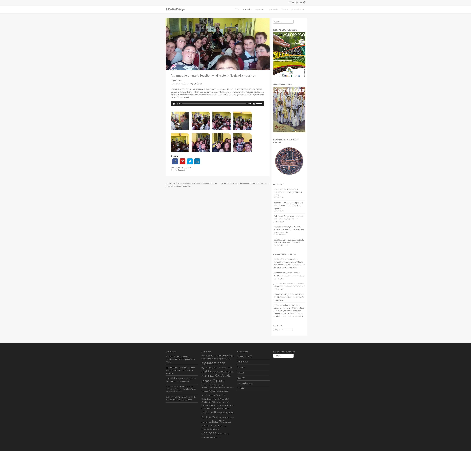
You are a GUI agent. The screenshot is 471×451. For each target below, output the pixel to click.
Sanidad (228, 422)
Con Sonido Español (246, 383)
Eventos (221, 395)
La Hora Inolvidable (245, 356)
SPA (218, 434)
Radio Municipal (224, 417)
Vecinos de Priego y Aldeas (211, 437)
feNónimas (215, 399)
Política (207, 412)
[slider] (259, 103)
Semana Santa (209, 425)
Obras (224, 399)
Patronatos (229, 405)
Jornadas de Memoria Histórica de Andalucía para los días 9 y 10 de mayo (289, 275)
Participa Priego (210, 402)
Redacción (199, 84)
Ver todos (241, 388)
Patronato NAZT (224, 402)
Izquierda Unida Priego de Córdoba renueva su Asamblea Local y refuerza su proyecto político (289, 229)
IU (221, 399)
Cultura (218, 380)
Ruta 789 (218, 421)
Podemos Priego (223, 408)
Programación (272, 9)
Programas (259, 9)
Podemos (213, 408)
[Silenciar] (254, 104)
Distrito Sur (242, 367)
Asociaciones (226, 359)
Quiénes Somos (298, 9)
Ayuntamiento (213, 363)
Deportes (214, 391)
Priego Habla (243, 362)
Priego (219, 413)
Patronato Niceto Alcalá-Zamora (213, 405)
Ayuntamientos (217, 371)
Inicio (238, 9)
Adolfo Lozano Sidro (215, 356)
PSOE (215, 417)
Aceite (204, 355)
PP (215, 412)
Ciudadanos (210, 376)
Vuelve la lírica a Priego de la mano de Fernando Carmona (245, 184)
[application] (217, 103)
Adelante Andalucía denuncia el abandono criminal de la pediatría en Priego (288, 192)
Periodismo (206, 408)
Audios (284, 9)
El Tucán (241, 372)
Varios (189, 167)
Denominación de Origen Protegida (213, 385)
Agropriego (228, 355)
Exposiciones (207, 399)
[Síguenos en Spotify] (303, 3)
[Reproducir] (174, 104)
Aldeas (204, 359)
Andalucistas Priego (214, 359)
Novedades (247, 9)
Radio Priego (176, 9)
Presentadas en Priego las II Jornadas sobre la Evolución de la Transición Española (288, 205)
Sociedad (181, 170)
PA (227, 399)
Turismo (224, 433)
